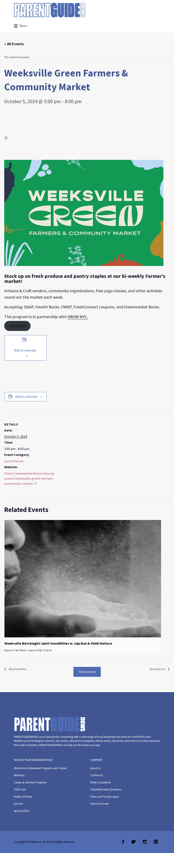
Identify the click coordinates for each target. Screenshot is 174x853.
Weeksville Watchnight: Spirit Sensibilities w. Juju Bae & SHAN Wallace (58, 643)
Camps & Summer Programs (30, 782)
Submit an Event (99, 803)
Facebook (123, 841)
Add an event (87, 672)
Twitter (133, 841)
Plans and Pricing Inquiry (104, 796)
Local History (14, 461)
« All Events (14, 43)
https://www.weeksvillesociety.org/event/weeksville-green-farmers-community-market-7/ (29, 478)
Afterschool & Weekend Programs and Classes (40, 768)
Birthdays (19, 775)
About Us (95, 768)
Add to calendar (25, 350)
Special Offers (21, 811)
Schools (18, 803)
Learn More (17, 326)
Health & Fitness (23, 796)
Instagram (145, 841)
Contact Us (96, 775)
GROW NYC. (77, 316)
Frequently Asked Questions (105, 789)
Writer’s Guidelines (100, 782)
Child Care (20, 789)
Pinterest (156, 841)
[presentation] (82, 579)
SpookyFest (158, 669)
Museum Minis (17, 669)
